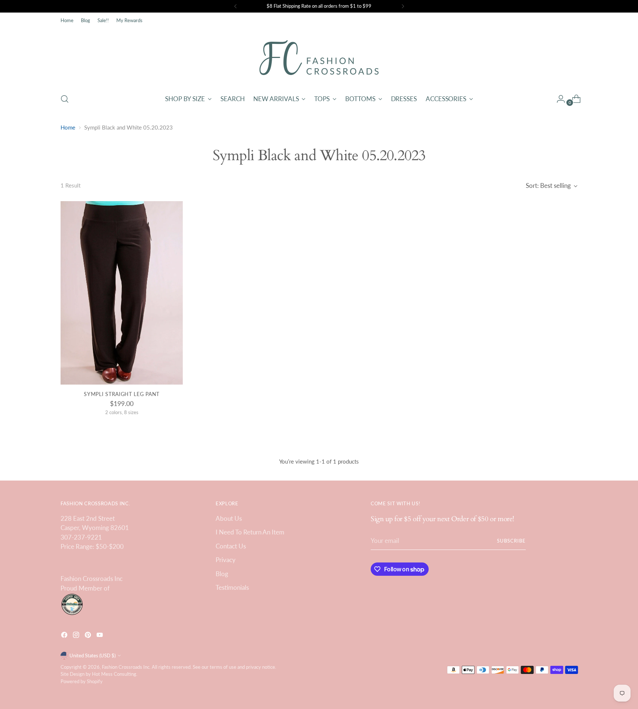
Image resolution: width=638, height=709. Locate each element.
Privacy (226, 560)
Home (68, 127)
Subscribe (511, 541)
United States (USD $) (92, 655)
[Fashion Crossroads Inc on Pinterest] (88, 636)
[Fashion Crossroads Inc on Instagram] (76, 636)
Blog (222, 574)
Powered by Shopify (82, 681)
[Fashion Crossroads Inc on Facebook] (65, 636)
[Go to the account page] (557, 99)
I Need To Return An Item (250, 532)
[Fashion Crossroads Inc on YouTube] (100, 636)
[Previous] (235, 6)
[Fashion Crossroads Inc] (319, 57)
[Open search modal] (64, 99)
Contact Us (231, 546)
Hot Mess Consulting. (114, 674)
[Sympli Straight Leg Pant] (122, 293)
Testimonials (232, 587)
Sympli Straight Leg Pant (122, 394)
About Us (229, 518)
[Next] (403, 6)
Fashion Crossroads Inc (126, 667)
